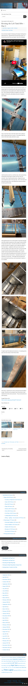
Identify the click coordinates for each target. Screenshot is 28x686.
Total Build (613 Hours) (7, 495)
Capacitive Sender (17, 659)
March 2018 (5, 622)
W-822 (24, 670)
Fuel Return (22, 661)
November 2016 (6, 647)
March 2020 (5, 597)
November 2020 (6, 579)
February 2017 (6, 640)
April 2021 (5, 577)
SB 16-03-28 (20, 665)
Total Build (16, 1)
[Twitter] (24, 5)
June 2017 (5, 636)
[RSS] (26, 5)
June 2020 (5, 590)
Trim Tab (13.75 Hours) (10, 531)
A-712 (9, 657)
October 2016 (5, 649)
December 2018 (6, 615)
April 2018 (5, 620)
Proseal (5, 442)
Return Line (6, 665)
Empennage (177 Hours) (9, 520)
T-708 (12, 667)
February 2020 (6, 599)
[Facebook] (23, 5)
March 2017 (5, 638)
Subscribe (5, 548)
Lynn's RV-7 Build (7, 5)
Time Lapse (12, 442)
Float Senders (8, 661)
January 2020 (5, 602)
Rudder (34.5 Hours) (9, 526)
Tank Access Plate (20, 667)
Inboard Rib (5, 663)
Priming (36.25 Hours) (8, 533)
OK (24, 16)
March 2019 (5, 609)
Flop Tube (13, 661)
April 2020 (5, 595)
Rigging (9, 665)
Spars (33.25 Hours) (9, 501)
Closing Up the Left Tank (6, 437)
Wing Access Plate (9, 672)
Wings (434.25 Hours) (8, 497)
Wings (26, 1)
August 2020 (5, 586)
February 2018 (6, 624)
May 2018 (5, 618)
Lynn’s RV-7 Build (7, 682)
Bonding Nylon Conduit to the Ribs (10, 567)
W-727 (22, 670)
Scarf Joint (3, 667)
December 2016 (6, 645)
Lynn (9, 442)
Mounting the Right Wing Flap (9, 562)
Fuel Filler (17, 661)
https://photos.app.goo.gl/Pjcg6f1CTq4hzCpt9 (11, 400)
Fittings (4, 661)
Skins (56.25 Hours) (9, 511)
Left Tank (16, 442)
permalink (3, 443)
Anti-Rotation (8, 659)
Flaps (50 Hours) (8, 506)
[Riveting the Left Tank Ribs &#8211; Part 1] (6, 425)
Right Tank (14, 665)
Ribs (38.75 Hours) (9, 504)
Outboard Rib (20, 663)
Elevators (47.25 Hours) (10, 529)
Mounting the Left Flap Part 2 (9, 558)
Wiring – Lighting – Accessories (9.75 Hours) (14, 517)
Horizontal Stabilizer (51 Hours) (11, 522)
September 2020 (6, 584)
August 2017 (5, 631)
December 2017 (6, 629)
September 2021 (6, 575)
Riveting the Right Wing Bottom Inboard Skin (12, 564)
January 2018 (5, 627)
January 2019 (5, 613)
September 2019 (6, 604)
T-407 (6, 667)
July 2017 (5, 633)
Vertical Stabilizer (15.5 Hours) (11, 524)
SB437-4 (24, 665)
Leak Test (9, 663)
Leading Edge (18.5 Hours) (10, 515)
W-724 (19, 670)
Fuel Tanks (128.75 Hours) (10, 513)
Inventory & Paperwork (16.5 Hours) (12, 499)
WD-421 (4, 672)
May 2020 (5, 593)
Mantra (17, 682)
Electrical (23, 659)
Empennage (21, 1)
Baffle (11, 659)
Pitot (23, 663)
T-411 (10, 667)
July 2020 (5, 588)
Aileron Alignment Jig (14, 657)
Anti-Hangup (3, 659)
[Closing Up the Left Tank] (6, 434)
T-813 (15, 667)
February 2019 (6, 611)
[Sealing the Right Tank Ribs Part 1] (18, 425)
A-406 (2, 657)
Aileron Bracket (21, 657)
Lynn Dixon (5, 28)
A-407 (5, 657)
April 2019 (5, 606)
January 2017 (5, 643)
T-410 (8, 667)
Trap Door (15, 670)
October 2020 (5, 581)
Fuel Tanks (11, 30)
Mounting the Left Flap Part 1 (9, 560)
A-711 (7, 657)
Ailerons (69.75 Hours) (10, 508)
